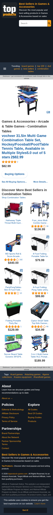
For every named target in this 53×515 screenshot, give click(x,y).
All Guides (32, 409)
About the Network (10, 437)
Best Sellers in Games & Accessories (34, 5)
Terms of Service (9, 421)
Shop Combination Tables (14, 197)
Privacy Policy (8, 417)
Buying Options (14, 174)
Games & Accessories (18, 121)
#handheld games (42, 377)
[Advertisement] (26, 45)
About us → (7, 398)
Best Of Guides (35, 413)
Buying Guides (35, 417)
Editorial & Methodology (13, 409)
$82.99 (6, 166)
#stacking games (32, 374)
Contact (5, 448)
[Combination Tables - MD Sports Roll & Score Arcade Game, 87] (21, 237)
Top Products (7, 466)
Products (32, 421)
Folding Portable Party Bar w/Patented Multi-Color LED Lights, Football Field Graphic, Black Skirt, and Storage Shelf (13, 321)
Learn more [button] (39, 503)
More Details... (40, 182)
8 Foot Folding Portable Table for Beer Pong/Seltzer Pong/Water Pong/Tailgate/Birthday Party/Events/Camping (39, 255)
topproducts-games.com (17, 474)
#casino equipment (23, 377)
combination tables (38, 70)
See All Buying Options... (14, 182)
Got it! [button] (25, 510)
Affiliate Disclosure (10, 413)
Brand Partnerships (11, 433)
